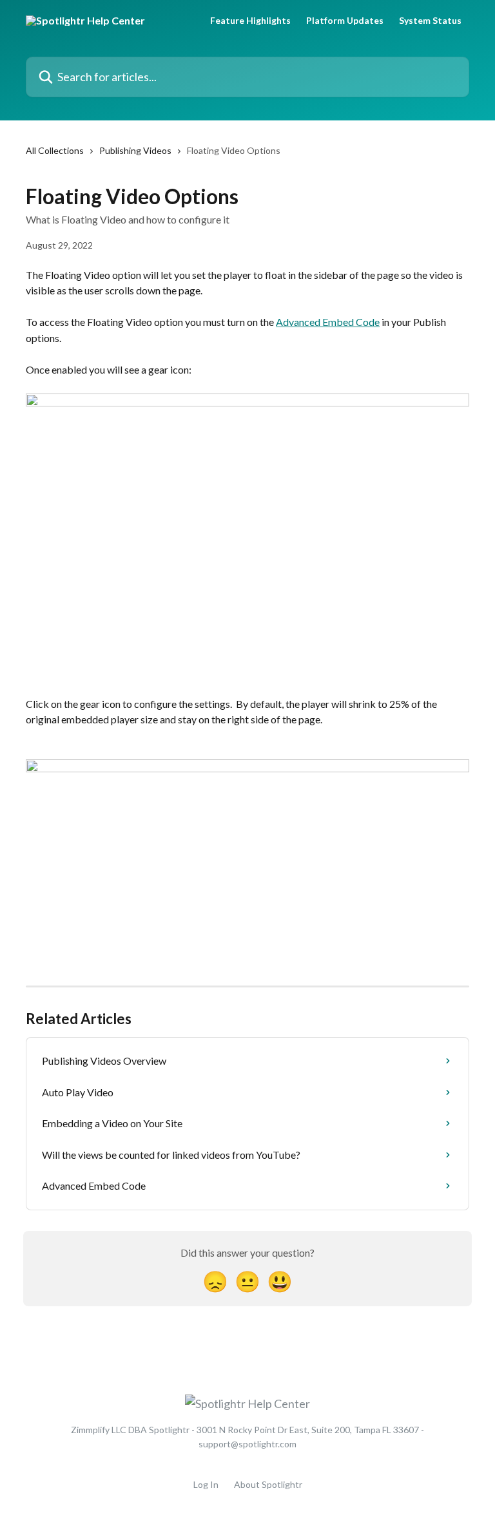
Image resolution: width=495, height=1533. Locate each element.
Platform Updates (344, 20)
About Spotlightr (268, 1484)
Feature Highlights (250, 20)
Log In (205, 1484)
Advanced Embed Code (328, 322)
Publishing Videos (135, 150)
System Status (430, 20)
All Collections (55, 150)
